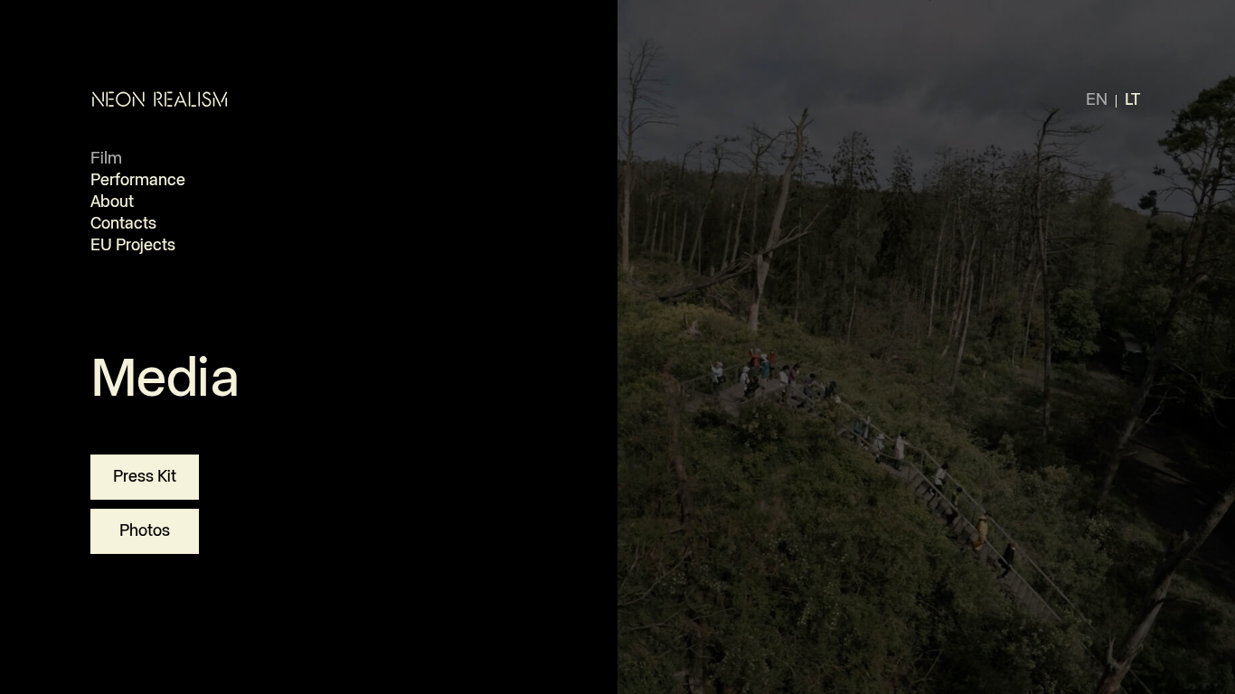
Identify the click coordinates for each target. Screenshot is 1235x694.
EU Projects (132, 246)
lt (1132, 100)
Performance (137, 181)
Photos (144, 531)
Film (106, 159)
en (1097, 100)
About (112, 202)
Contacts (123, 224)
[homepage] (159, 99)
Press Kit (144, 477)
